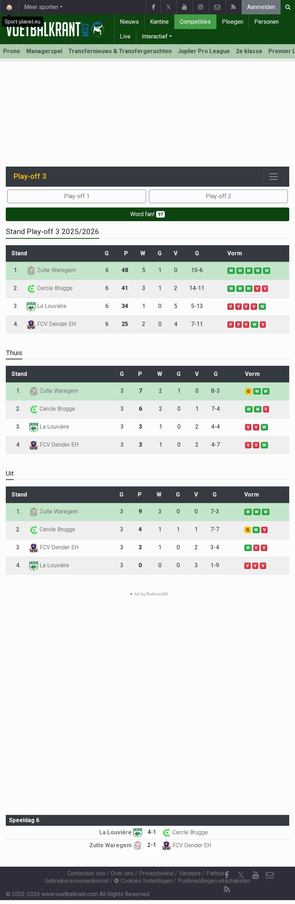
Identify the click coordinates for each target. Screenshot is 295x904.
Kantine (159, 21)
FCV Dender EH (56, 324)
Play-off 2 (218, 196)
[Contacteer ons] (217, 7)
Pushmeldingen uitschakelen (214, 880)
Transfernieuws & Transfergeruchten (120, 51)
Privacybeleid (156, 873)
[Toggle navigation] (273, 176)
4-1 (152, 832)
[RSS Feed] (233, 7)
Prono (11, 51)
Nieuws (129, 21)
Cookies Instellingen (145, 880)
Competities (195, 21)
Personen (266, 21)
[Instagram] (200, 7)
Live (125, 36)
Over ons (122, 873)
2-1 (152, 845)
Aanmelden (261, 7)
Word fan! (146, 214)
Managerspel (44, 51)
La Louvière (51, 306)
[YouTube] (184, 7)
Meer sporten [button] (41, 7)
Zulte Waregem (56, 270)
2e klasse (249, 51)
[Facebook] (153, 7)
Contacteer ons (86, 873)
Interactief (155, 36)
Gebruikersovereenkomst (77, 880)
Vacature (190, 873)
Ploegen (232, 21)
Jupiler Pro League (204, 51)
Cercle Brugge (54, 288)
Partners (217, 873)
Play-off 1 (77, 196)
